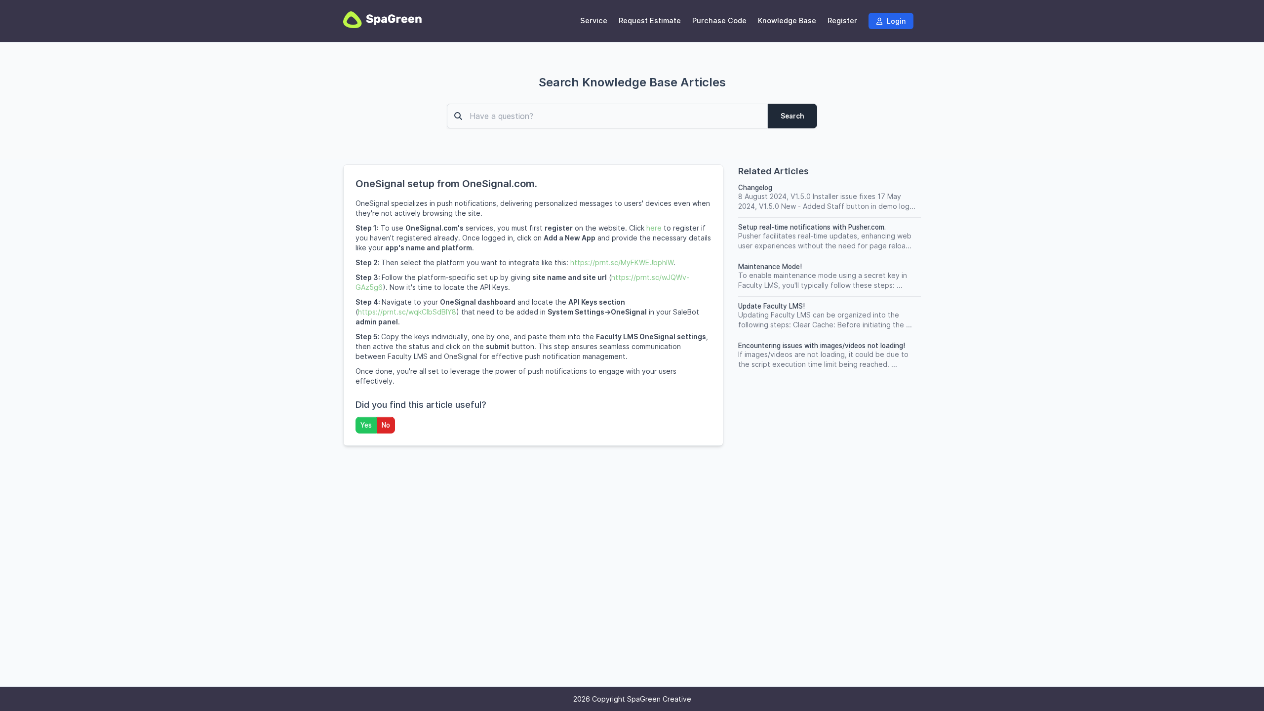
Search (792, 116)
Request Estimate (650, 20)
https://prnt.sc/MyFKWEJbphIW (621, 262)
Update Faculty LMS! (771, 306)
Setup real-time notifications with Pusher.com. (812, 227)
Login (895, 21)
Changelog (755, 188)
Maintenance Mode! (770, 267)
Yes (366, 425)
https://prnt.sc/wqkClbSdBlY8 (407, 312)
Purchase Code (719, 20)
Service (593, 20)
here (654, 228)
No (386, 425)
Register (842, 20)
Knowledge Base (787, 20)
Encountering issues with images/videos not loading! (821, 346)
